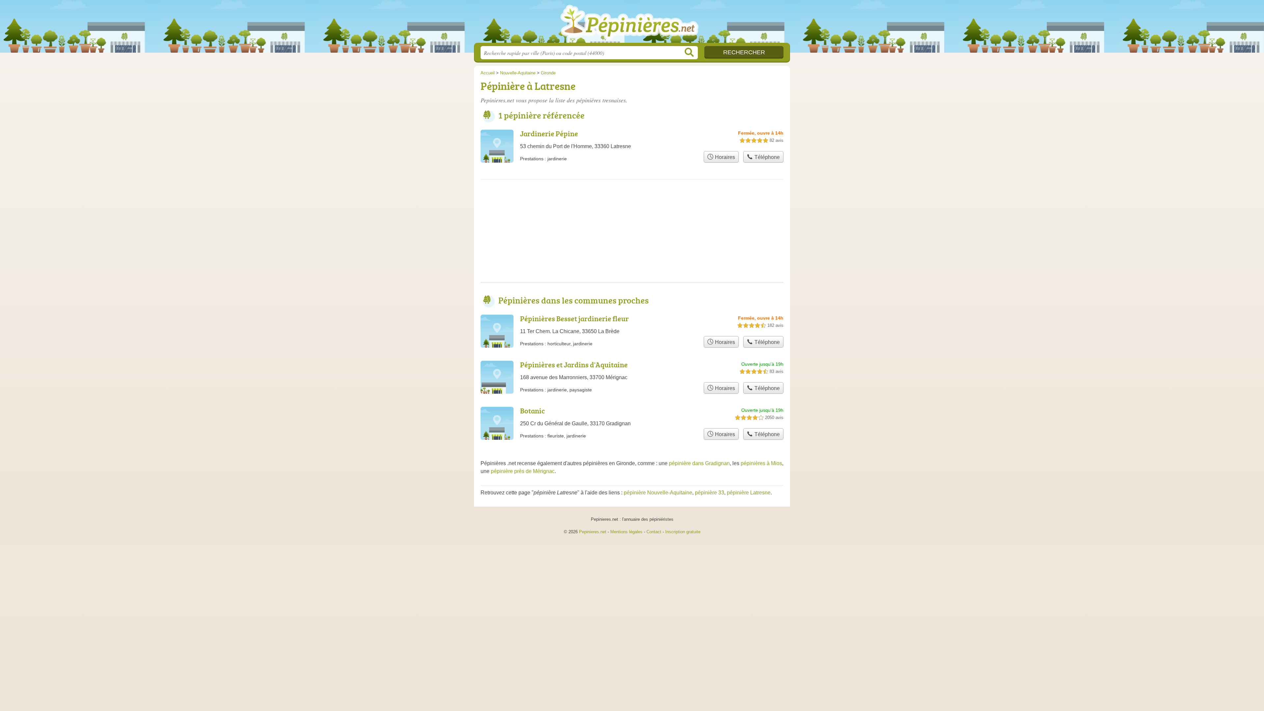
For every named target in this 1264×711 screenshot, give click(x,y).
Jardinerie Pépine (549, 133)
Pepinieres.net (592, 531)
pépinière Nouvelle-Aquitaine (658, 492)
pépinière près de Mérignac (523, 471)
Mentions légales (626, 531)
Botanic (532, 411)
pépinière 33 (709, 492)
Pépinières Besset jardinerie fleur (574, 318)
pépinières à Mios (761, 463)
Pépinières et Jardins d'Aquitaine (574, 364)
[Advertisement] (632, 236)
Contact (653, 531)
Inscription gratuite (682, 531)
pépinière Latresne (749, 492)
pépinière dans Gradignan (699, 463)
